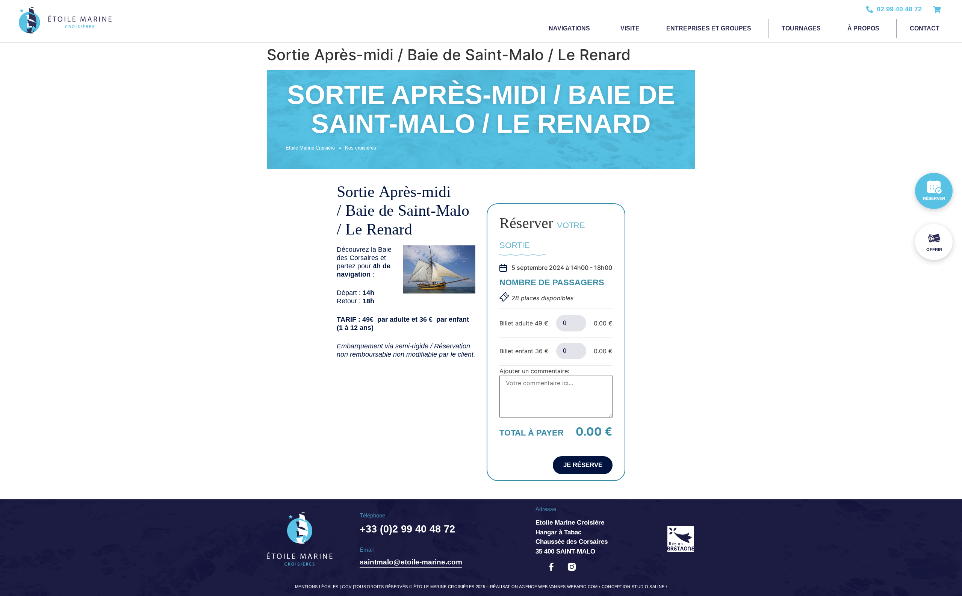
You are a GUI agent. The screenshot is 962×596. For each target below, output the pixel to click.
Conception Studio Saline (633, 586)
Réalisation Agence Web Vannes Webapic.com (544, 586)
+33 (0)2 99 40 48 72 (407, 529)
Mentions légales (316, 586)
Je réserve (582, 465)
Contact (924, 28)
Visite (630, 28)
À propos (863, 28)
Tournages (801, 28)
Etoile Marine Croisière (310, 148)
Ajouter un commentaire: (534, 371)
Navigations (569, 28)
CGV (346, 586)
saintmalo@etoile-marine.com (411, 562)
